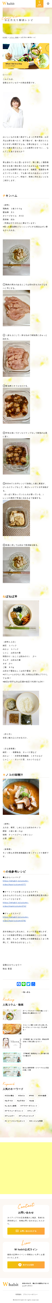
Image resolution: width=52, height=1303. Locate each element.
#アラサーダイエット (29, 1106)
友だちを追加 (28, 1265)
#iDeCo (21, 1096)
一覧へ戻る (26, 992)
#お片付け (21, 1101)
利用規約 (18, 1294)
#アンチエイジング (26, 1116)
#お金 (31, 1101)
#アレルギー (10, 1116)
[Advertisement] (26, 1168)
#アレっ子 (32, 1111)
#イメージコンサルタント (15, 1121)
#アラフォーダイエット (14, 1111)
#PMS (31, 1096)
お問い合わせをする (28, 1231)
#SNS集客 (42, 1096)
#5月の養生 (9, 1096)
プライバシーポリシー (30, 1294)
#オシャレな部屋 (36, 1121)
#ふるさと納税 (11, 1106)
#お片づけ (9, 1101)
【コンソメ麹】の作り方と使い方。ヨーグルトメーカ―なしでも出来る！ (36, 1027)
